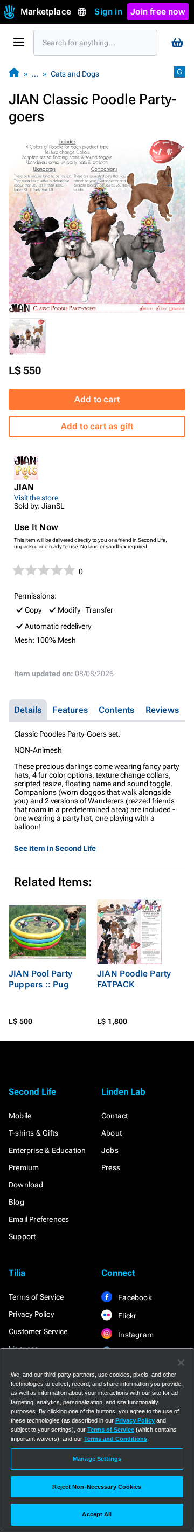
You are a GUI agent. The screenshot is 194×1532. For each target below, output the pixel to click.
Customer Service (38, 1331)
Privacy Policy (31, 1314)
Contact (114, 1115)
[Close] (181, 1363)
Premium (24, 1167)
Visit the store (36, 497)
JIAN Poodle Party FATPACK (134, 979)
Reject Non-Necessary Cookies (96, 1486)
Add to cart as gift (97, 426)
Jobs (110, 1150)
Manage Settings (97, 1458)
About (111, 1133)
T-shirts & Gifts (33, 1133)
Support (22, 1236)
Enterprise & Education (47, 1150)
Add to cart (97, 399)
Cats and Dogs (75, 74)
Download (26, 1184)
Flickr (126, 1315)
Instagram (135, 1334)
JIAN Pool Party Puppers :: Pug (40, 979)
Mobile (20, 1115)
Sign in (108, 11)
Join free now (157, 11)
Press (110, 1167)
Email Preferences (39, 1219)
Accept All (97, 1514)
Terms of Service (36, 1297)
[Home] (14, 73)
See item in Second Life (55, 848)
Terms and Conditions (115, 1438)
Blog (16, 1202)
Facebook (134, 1297)
